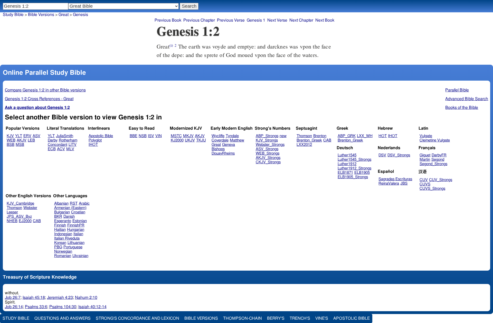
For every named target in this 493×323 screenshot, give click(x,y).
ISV (151, 136)
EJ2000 (25, 221)
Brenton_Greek (309, 140)
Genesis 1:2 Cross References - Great (39, 99)
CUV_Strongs (440, 180)
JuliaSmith (64, 136)
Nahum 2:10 (86, 298)
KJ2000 (177, 140)
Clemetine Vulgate (435, 140)
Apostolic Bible (351, 318)
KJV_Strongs (267, 140)
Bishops (218, 149)
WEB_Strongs (267, 153)
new (283, 136)
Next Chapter (301, 20)
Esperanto (62, 221)
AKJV (21, 140)
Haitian (60, 230)
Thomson (304, 136)
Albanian (61, 203)
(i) (171, 45)
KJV (10, 136)
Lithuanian (76, 243)
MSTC (176, 136)
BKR (58, 216)
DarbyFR (439, 155)
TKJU (201, 140)
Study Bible (13, 15)
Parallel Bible (457, 90)
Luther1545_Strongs (354, 160)
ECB (52, 149)
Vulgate (426, 136)
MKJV (188, 136)
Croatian (78, 212)
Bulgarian (62, 212)
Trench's (300, 318)
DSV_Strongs (398, 155)
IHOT (93, 145)
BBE (133, 136)
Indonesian (63, 234)
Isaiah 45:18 (34, 298)
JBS (403, 183)
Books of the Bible (461, 108)
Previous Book (168, 20)
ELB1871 (345, 173)
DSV (382, 155)
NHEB (12, 221)
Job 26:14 (14, 307)
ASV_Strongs (267, 149)
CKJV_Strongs (268, 162)
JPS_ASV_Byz (19, 216)
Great (216, 145)
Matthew (237, 140)
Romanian (62, 256)
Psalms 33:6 (36, 307)
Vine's (321, 318)
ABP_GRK (347, 136)
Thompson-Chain (242, 318)
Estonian (79, 221)
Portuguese (72, 247)
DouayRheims (223, 153)
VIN (158, 136)
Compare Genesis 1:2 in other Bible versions (45, 90)
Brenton (319, 136)
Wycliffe (218, 136)
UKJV (190, 140)
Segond (437, 160)
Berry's (276, 318)
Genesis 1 (256, 20)
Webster (30, 208)
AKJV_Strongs (268, 158)
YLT (18, 136)
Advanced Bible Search (466, 99)
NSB (143, 136)
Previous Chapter (199, 20)
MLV (70, 149)
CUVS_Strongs (432, 189)
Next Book (324, 20)
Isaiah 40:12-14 (92, 307)
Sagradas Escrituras (395, 179)
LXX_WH (365, 136)
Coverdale (220, 140)
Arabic (84, 203)
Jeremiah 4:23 (60, 298)
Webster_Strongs (270, 145)
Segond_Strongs (433, 164)
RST (74, 203)
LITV (73, 145)
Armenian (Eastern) (70, 208)
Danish (69, 216)
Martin (425, 160)
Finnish (60, 225)
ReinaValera (388, 183)
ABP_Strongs (267, 136)
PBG (58, 247)
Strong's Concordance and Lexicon (137, 318)
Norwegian (63, 251)
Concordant (57, 145)
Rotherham (68, 140)
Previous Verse (231, 20)
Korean (60, 243)
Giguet (425, 155)
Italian (78, 234)
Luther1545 (347, 155)
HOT (382, 136)
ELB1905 (362, 173)
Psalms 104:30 (62, 307)
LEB (31, 140)
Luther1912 (347, 164)
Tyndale (232, 136)
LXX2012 (304, 145)
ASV (36, 136)
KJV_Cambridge (20, 203)
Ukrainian (80, 256)
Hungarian (75, 230)
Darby (53, 140)
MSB (20, 145)
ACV (61, 149)
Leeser (12, 212)
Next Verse (277, 20)
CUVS (425, 184)
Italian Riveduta (67, 238)
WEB (11, 140)
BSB (10, 145)
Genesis (80, 15)
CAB (327, 140)
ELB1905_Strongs (353, 177)
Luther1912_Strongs (354, 168)
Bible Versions (41, 15)
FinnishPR (75, 225)
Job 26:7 (13, 298)
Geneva (228, 145)
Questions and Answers (62, 318)
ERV (27, 136)
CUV (424, 180)
